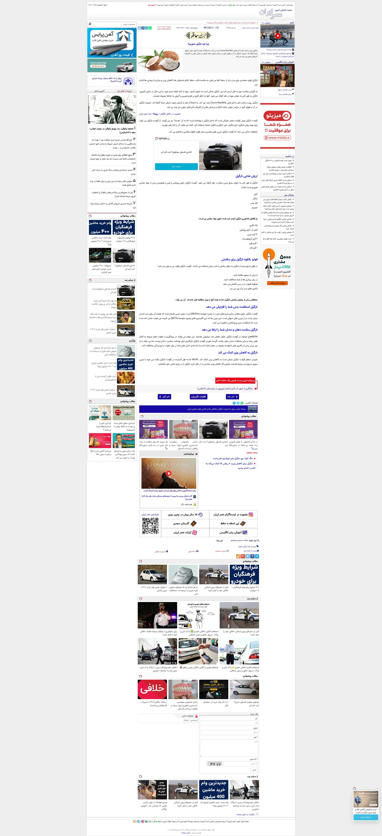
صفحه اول (290, 5)
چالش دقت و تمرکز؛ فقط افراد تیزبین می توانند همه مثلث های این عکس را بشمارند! (278, 201)
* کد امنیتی (253, 759)
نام (256, 718)
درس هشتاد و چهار (285, 90)
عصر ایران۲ (231, 821)
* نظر (255, 737)
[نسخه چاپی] (205, 27)
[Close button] (377, 788)
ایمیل (255, 728)
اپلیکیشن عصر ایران (150, 514)
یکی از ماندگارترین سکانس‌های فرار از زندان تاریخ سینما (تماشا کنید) (170, 490)
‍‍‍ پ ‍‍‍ (215, 27)
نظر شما (254, 714)
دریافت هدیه (366, 817)
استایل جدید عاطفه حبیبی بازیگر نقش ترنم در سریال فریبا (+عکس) (278, 182)
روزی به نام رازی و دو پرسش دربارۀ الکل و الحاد (240, 23)
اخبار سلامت (245, 28)
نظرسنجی (262, 5)
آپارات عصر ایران (182, 533)
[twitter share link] (139, 28)
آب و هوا (255, 5)
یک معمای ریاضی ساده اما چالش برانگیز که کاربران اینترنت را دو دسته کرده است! (277, 214)
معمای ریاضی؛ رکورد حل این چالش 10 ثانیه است (277, 234)
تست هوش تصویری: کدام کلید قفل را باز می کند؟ (278, 240)
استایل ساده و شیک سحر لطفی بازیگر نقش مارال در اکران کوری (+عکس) (277, 188)
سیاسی (224, 5)
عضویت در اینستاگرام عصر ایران (231, 515)
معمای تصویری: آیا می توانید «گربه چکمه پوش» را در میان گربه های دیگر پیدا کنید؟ (278, 207)
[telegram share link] (146, 28)
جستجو (269, 5)
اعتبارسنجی (194, 720)
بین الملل (201, 5)
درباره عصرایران (220, 821)
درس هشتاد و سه (285, 94)
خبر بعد (230, 397)
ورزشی (207, 5)
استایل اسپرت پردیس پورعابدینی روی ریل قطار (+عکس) (278, 175)
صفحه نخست (255, 28)
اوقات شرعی (247, 5)
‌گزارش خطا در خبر (164, 28)
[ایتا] (238, 556)
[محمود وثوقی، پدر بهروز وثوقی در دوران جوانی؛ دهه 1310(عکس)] (112, 109)
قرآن (177, 5)
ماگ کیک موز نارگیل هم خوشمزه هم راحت (233, 458)
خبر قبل (166, 397)
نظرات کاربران (198, 397)
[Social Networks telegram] (234, 403)
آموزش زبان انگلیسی (231, 533)
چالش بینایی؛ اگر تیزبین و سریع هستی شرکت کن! (279, 227)
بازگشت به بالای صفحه (246, 814)
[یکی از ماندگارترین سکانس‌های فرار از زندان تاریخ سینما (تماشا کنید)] (168, 473)
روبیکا (155, 114)
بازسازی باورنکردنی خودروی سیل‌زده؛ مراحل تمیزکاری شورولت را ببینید (277, 55)
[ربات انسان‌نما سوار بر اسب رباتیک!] (277, 36)
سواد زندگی (232, 5)
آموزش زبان (151, 5)
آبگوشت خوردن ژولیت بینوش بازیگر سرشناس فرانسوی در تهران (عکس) (280, 168)
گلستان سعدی (181, 524)
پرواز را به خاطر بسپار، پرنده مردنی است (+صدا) (106, 80)
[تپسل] (156, 138)
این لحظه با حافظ (230, 524)
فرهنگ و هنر (192, 5)
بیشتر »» (266, 23)
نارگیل (245, 546)
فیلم (166, 5)
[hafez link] (198, 35)
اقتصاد (219, 5)
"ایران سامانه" (185, 833)
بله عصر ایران (145, 114)
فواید (240, 546)
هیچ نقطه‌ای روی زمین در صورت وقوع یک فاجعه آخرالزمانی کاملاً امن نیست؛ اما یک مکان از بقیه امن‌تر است (113, 159)
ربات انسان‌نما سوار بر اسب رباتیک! (279, 50)
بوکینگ (186, 720)
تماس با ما (282, 5)
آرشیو (275, 5)
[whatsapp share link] (150, 28)
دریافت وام (176, 166)
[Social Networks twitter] (238, 403)
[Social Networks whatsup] (242, 403)
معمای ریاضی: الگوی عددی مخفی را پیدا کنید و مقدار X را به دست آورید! (278, 221)
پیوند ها (239, 5)
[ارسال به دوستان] (207, 27)
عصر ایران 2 (160, 5)
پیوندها (190, 821)
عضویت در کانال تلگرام (171, 114)
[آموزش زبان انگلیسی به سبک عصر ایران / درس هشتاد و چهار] (277, 75)
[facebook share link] (142, 28)
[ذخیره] (209, 28)
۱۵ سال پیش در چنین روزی (182, 515)
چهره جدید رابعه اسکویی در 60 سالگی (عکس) (279, 162)
